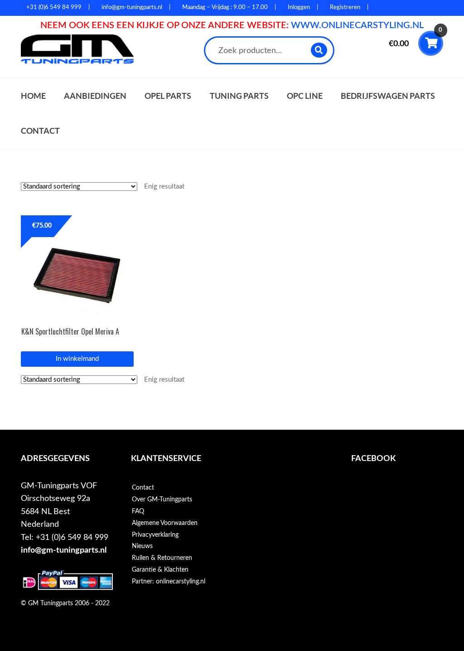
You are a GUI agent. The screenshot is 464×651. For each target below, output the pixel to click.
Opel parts (168, 96)
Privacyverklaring (155, 535)
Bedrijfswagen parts (388, 96)
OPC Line (305, 96)
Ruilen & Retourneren (162, 558)
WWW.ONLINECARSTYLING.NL (357, 25)
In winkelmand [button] (77, 358)
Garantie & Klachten (160, 570)
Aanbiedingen (95, 96)
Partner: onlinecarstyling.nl (168, 581)
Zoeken (319, 50)
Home (33, 96)
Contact (40, 131)
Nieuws (142, 546)
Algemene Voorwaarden (165, 523)
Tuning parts (239, 96)
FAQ (138, 511)
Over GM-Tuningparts (162, 499)
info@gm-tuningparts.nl (63, 550)
